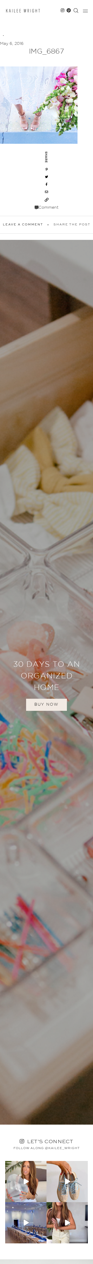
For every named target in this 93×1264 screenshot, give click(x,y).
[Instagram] (42, 1197)
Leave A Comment (23, 224)
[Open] (26, 1181)
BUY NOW (46, 704)
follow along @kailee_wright (46, 1148)
